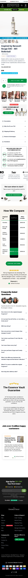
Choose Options (14, 263)
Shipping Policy (18, 523)
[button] (17, 81)
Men (2, 518)
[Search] (21, 5)
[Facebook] (16, 572)
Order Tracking (18, 518)
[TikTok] (12, 572)
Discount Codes (18, 525)
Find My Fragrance (14, 194)
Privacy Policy (4, 545)
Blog (2, 542)
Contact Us (4, 540)
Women (3, 520)
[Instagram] (14, 572)
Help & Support (18, 530)
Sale (2, 528)
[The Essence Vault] (13, 5)
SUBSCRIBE (24, 490)
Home (2, 523)
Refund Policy (18, 520)
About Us (3, 537)
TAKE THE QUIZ (19, 539)
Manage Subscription (19, 528)
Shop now (8, 112)
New (2, 530)
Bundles (3, 525)
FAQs (2, 547)
